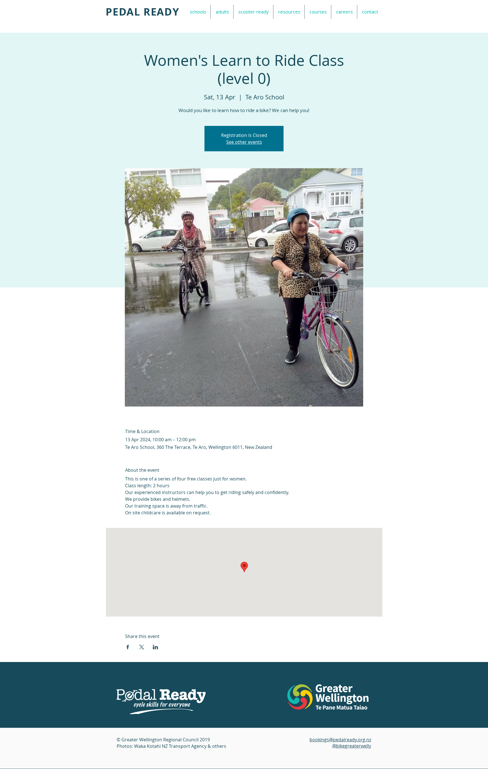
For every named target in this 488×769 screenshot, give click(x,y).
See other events (244, 142)
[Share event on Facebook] (127, 647)
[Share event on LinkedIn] (155, 647)
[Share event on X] (141, 647)
